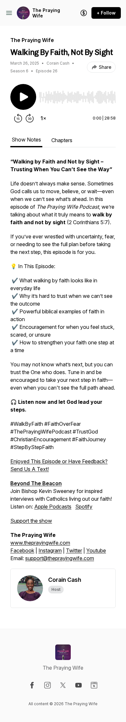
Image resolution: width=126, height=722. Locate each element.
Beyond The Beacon (36, 483)
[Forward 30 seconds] (29, 118)
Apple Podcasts (52, 506)
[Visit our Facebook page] (32, 685)
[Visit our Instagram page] (47, 685)
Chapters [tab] (61, 140)
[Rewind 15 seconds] (18, 118)
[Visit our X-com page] (63, 685)
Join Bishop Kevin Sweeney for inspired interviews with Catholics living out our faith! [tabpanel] (62, 359)
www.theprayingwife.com (40, 542)
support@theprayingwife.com (59, 558)
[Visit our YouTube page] (78, 685)
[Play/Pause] (23, 97)
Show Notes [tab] (26, 139)
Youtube (96, 550)
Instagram (50, 550)
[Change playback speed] (43, 118)
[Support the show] (84, 13)
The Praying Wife (46, 13)
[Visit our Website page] (94, 685)
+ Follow (106, 13)
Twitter (74, 550)
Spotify (83, 506)
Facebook (22, 550)
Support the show (31, 521)
